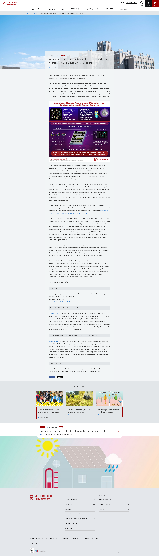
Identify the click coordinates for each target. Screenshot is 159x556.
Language (121, 2)
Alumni (122, 5)
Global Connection (53, 434)
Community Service (109, 9)
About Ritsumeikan (36, 9)
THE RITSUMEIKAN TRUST (49, 538)
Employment (63, 538)
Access (38, 538)
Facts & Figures (74, 538)
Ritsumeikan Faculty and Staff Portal (91, 538)
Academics (51, 9)
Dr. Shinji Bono (53, 313)
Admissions (123, 9)
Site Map (38, 544)
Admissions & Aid (104, 5)
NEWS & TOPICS (33, 13)
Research (62, 9)
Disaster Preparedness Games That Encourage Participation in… (49, 412)
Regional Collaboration (67, 434)
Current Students (114, 5)
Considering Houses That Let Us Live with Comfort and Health (73, 430)
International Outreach (75, 9)
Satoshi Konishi (53, 341)
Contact (32, 538)
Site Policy (32, 544)
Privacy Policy (45, 544)
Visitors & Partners (132, 5)
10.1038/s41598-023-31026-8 (61, 302)
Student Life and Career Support (92, 9)
